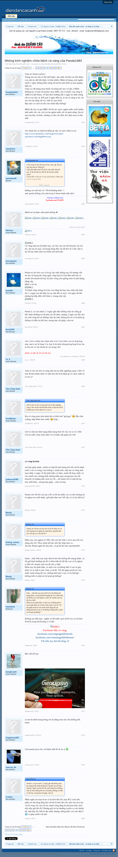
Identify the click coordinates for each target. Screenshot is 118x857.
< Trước (24, 68)
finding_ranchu (12, 542)
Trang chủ (96, 850)
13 (44, 68)
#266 (83, 303)
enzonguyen (11, 261)
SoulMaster (11, 419)
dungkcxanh (11, 672)
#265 (83, 258)
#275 (83, 580)
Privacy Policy (110, 854)
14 (47, 68)
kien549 (9, 291)
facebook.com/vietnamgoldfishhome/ (55, 637)
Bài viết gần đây (10, 20)
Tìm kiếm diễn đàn (24, 20)
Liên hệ (81, 850)
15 (51, 68)
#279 (83, 765)
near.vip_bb (11, 767)
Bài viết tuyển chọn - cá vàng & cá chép (30, 64)
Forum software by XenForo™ (23, 854)
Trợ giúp (89, 850)
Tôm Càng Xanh (13, 389)
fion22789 (10, 330)
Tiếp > (59, 68)
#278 (83, 735)
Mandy (9, 513)
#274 (83, 550)
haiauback (10, 607)
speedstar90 (11, 178)
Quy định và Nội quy (97, 854)
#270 (83, 423)
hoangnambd (12, 92)
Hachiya (9, 230)
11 (37, 68)
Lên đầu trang (106, 850)
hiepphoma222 (12, 738)
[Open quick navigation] (111, 26)
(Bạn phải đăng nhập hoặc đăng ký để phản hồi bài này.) (65, 827)
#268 (83, 360)
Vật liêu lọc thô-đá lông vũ (55, 641)
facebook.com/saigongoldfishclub (55, 633)
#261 (83, 122)
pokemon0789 (12, 479)
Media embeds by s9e (52, 854)
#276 (83, 645)
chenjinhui (10, 149)
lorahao (9, 797)
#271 (83, 447)
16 (54, 68)
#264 (83, 234)
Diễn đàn (11, 16)
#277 (83, 711)
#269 (83, 386)
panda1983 (57, 64)
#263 (83, 204)
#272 (83, 486)
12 (40, 68)
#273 (83, 510)
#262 (83, 146)
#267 (83, 327)
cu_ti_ (8, 359)
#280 (83, 818)
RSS (114, 850)
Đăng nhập (108, 2)
